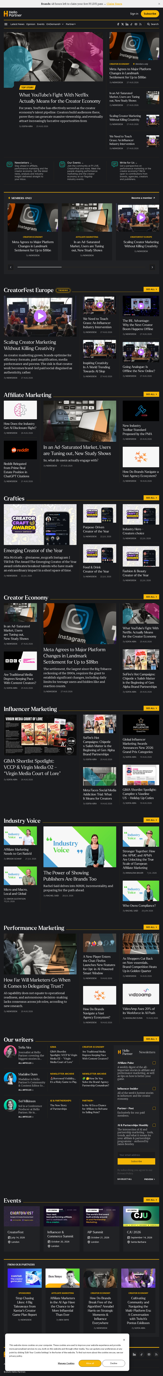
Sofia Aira (27, 126)
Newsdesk (117, 82)
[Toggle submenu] (62, 24)
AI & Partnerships (60, 1100)
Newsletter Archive (62, 1073)
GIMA (53, 1046)
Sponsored (25, 1293)
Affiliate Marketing (87, 236)
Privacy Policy (125, 1173)
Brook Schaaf (14, 858)
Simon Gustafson (16, 898)
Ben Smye (64, 1319)
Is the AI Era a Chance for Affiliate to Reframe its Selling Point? (95, 1109)
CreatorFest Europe (141, 236)
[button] (53, 24)
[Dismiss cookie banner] (124, 1339)
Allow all (90, 1363)
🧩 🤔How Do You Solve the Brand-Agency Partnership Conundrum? (95, 1082)
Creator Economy (119, 63)
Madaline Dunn (134, 1018)
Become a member (141, 198)
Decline (113, 1363)
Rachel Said (52, 895)
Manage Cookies (66, 1363)
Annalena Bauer (134, 872)
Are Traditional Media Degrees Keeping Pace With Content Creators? (95, 1055)
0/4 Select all (124, 1179)
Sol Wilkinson (27, 1101)
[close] (159, 3)
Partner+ (87, 1100)
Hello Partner (18, 1371)
